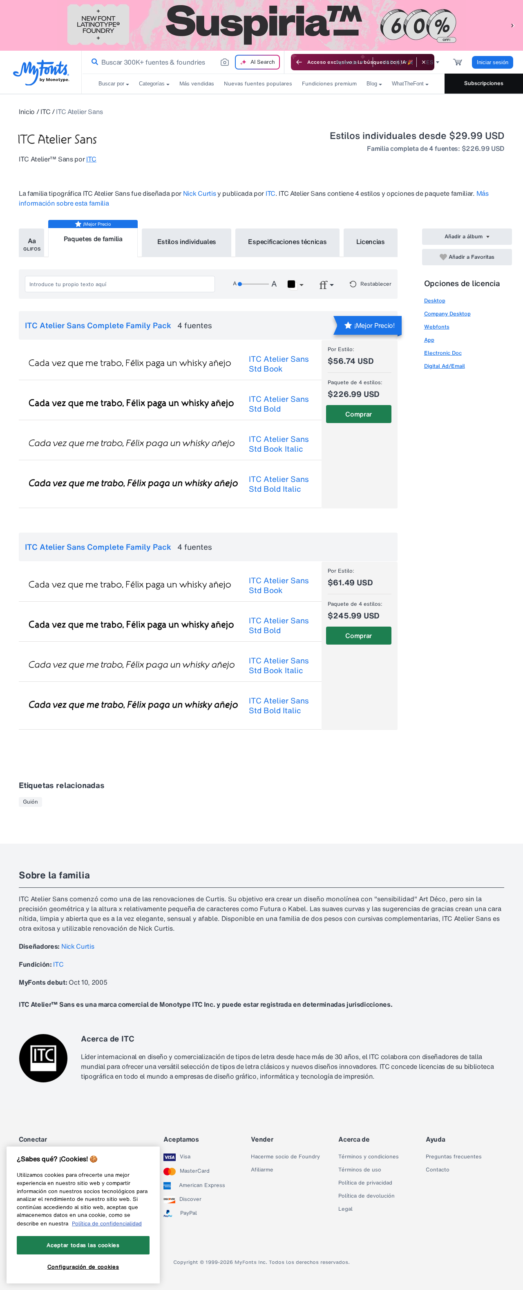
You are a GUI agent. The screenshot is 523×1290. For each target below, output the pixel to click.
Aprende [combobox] (347, 62)
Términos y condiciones (368, 1156)
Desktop (434, 301)
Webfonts (436, 327)
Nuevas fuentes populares (258, 83)
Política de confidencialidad (107, 1223)
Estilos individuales (187, 241)
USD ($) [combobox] (392, 62)
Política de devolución (366, 1196)
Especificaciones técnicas (287, 241)
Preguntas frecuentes (454, 1156)
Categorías (152, 84)
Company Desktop (447, 314)
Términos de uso (359, 1170)
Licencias (370, 241)
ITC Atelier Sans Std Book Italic (279, 444)
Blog (372, 84)
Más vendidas (196, 83)
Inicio (27, 111)
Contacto (437, 1170)
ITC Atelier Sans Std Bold (279, 403)
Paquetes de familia (93, 239)
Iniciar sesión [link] (492, 62)
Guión (30, 802)
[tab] (31, 242)
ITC (45, 111)
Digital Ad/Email (444, 366)
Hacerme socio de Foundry (285, 1156)
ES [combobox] (430, 62)
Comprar (358, 414)
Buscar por (111, 84)
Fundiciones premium (329, 83)
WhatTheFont (408, 84)
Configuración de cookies (83, 1267)
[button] (513, 25)
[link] (93, 62)
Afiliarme (262, 1170)
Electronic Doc (443, 353)
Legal (345, 1209)
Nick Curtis (199, 193)
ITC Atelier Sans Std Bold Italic (279, 484)
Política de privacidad (365, 1183)
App (429, 340)
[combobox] (183, 62)
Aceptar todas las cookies (83, 1245)
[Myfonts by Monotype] (41, 73)
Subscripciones (483, 83)
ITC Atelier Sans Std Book (279, 363)
